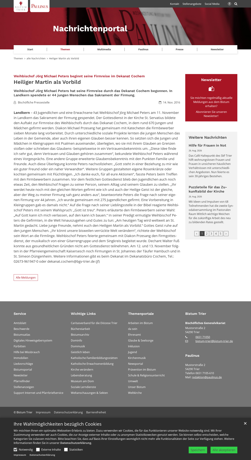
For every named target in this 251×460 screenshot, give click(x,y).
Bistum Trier (195, 314)
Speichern (198, 450)
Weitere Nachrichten (208, 137)
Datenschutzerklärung (75, 443)
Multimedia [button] (104, 49)
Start (30, 49)
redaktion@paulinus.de (207, 377)
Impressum (20, 454)
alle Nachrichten (36, 58)
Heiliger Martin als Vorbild (64, 58)
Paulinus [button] (143, 49)
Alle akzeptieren (224, 450)
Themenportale (141, 314)
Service (20, 314)
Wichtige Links (83, 314)
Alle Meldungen (26, 277)
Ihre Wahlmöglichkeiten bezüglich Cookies (57, 424)
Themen (18, 58)
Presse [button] (179, 49)
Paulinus (192, 355)
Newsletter (217, 49)
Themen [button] (65, 49)
